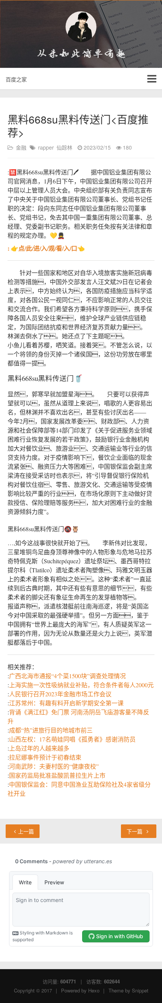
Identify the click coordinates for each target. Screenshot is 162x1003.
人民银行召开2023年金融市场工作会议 (60, 694)
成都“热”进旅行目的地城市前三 (51, 730)
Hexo (93, 990)
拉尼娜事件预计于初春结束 (45, 757)
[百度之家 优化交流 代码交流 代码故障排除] (81, 26)
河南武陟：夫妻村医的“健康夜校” (54, 766)
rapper (46, 147)
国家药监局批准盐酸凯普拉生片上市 (57, 775)
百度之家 (16, 79)
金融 (21, 147)
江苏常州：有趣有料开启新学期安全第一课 (66, 703)
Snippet (140, 990)
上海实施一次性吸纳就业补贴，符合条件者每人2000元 (81, 685)
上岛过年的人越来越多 (39, 748)
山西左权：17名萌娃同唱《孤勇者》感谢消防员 (72, 739)
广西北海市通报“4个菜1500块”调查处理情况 (67, 676)
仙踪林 (64, 147)
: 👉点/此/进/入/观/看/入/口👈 (46, 248)
